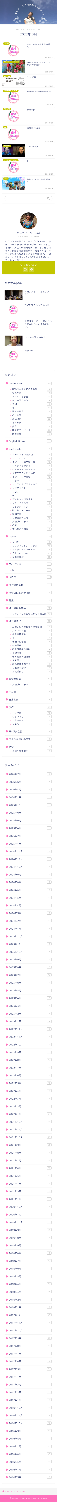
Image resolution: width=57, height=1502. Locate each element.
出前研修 (31, 645)
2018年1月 (29, 1307)
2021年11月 (29, 1129)
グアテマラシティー (31, 465)
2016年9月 (29, 1431)
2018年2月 (29, 1299)
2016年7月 (29, 1446)
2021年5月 (29, 1176)
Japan (30, 536)
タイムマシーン (31, 400)
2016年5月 (29, 1462)
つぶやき (31, 392)
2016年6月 (29, 1454)
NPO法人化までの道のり (31, 389)
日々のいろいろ (31, 553)
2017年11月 (29, 1322)
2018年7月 (29, 1261)
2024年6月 (29, 890)
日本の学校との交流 (29, 739)
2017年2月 (29, 1392)
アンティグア (31, 458)
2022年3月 (29, 1098)
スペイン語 (29, 564)
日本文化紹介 (31, 667)
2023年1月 (29, 1021)
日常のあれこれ (31, 517)
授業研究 (31, 660)
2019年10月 (29, 1222)
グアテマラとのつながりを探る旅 (31, 613)
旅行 (29, 707)
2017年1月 (29, 1400)
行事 (31, 525)
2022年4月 (29, 1091)
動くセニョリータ (31, 510)
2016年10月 (29, 1423)
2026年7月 (29, 774)
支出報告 (29, 699)
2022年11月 (29, 1036)
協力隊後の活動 (29, 608)
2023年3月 (29, 1006)
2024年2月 (29, 921)
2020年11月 (29, 1214)
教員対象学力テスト (31, 664)
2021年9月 (29, 1145)
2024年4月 (29, 905)
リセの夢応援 (29, 585)
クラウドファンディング (31, 545)
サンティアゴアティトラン (31, 484)
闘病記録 (31, 433)
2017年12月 (29, 1315)
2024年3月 (29, 913)
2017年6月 (29, 1361)
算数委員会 (31, 671)
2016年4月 (29, 1469)
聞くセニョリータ (31, 430)
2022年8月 (29, 1060)
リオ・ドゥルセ (31, 502)
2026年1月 (29, 797)
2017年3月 (29, 1384)
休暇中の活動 (31, 641)
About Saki (30, 383)
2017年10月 (29, 1330)
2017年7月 (29, 1353)
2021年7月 (29, 1160)
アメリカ (31, 712)
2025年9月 (29, 812)
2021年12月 (29, 1122)
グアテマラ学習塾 (31, 476)
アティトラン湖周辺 (31, 454)
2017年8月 (29, 1346)
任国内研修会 (31, 634)
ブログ (30, 577)
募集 (29, 600)
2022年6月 (29, 1075)
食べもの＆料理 (31, 529)
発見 (31, 426)
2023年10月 (29, 952)
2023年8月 (29, 967)
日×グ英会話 (29, 731)
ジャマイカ (31, 716)
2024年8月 (29, 882)
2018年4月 (29, 1284)
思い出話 (31, 418)
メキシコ (31, 724)
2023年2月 (29, 1013)
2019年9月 (29, 1230)
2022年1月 (29, 1114)
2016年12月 (29, 1407)
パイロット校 (31, 630)
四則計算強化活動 (31, 649)
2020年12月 (29, 1206)
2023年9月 (29, 959)
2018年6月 (29, 1268)
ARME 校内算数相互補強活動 (31, 626)
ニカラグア (31, 720)
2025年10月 (29, 805)
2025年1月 (29, 843)
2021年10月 (29, 1137)
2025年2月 (29, 836)
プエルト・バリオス (31, 499)
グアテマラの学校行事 (31, 461)
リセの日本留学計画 (29, 592)
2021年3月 (29, 1191)
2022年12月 (29, 1029)
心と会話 (31, 415)
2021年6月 (29, 1168)
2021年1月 (29, 1199)
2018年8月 (29, 1253)
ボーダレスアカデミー (31, 549)
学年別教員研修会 (31, 656)
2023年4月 (29, 998)
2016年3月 (29, 1477)
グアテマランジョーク (31, 469)
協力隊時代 (29, 621)
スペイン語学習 (31, 396)
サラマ (31, 480)
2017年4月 (29, 1376)
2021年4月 (29, 1183)
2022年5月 (29, 1083)
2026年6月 (29, 782)
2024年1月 (29, 928)
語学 (29, 747)
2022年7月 (29, 1067)
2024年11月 (29, 859)
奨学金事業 (29, 679)
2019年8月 (29, 1237)
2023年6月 (29, 982)
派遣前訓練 (31, 556)
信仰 (31, 403)
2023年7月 (29, 975)
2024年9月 (29, 874)
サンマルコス (31, 488)
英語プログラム (31, 521)
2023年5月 (29, 990)
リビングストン (31, 506)
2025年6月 (29, 820)
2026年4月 (29, 789)
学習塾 (29, 692)
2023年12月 (29, 936)
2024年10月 (29, 866)
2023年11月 (29, 944)
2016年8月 (29, 1438)
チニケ (31, 495)
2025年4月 (29, 828)
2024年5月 (29, 897)
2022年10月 (29, 1044)
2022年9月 (29, 1052)
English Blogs (29, 441)
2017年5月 (29, 1369)
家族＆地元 (31, 411)
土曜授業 (31, 652)
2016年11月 (29, 1415)
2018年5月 (29, 1276)
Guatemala (30, 449)
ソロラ (31, 491)
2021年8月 (29, 1152)
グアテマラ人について (31, 473)
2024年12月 (29, 851)
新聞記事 (31, 514)
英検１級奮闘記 (31, 750)
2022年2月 (29, 1106)
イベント (31, 542)
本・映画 (31, 422)
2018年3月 (29, 1292)
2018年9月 (29, 1245)
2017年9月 (29, 1338)
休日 (31, 638)
